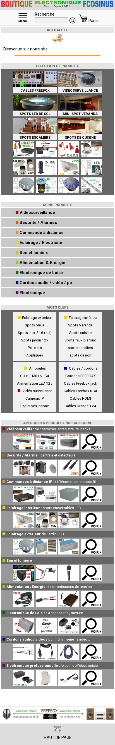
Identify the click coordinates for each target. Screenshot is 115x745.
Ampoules (37, 368)
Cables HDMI (80, 398)
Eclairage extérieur (37, 317)
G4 (46, 375)
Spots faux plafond (80, 340)
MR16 (38, 375)
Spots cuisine (80, 332)
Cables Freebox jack (80, 383)
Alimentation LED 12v (34, 383)
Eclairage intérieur (83, 317)
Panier (93, 20)
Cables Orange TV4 (80, 406)
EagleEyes (28, 406)
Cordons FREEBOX (80, 375)
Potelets (35, 347)
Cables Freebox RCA (80, 391)
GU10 (25, 375)
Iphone (43, 406)
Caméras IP (34, 398)
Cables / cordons (83, 368)
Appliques (34, 355)
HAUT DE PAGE (57, 737)
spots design (80, 355)
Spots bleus (35, 325)
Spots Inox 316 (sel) (35, 332)
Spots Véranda (80, 325)
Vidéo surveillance (37, 391)
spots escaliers (80, 347)
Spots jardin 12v (34, 340)
